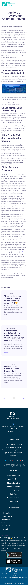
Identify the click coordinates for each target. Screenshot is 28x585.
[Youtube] (20, 461)
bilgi (14, 293)
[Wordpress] (17, 461)
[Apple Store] (14, 561)
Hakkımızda (5, 513)
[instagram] (10, 461)
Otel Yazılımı (13, 479)
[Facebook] (7, 461)
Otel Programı (11, 444)
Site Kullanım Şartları (19, 583)
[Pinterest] (12, 461)
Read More (6, 352)
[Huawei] (14, 555)
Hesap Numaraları (7, 516)
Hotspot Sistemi (13, 498)
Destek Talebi (6, 526)
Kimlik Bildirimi (13, 487)
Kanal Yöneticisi (13, 475)
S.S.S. (3, 523)
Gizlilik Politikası (8, 583)
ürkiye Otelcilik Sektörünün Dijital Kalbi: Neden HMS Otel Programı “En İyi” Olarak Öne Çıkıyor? (14, 335)
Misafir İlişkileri (13, 483)
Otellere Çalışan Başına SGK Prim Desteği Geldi (11, 368)
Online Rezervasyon (13, 490)
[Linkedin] (15, 461)
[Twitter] (5, 461)
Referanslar (5, 529)
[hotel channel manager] (23, 461)
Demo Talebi (13, 501)
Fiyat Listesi (5, 519)
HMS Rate (13, 494)
